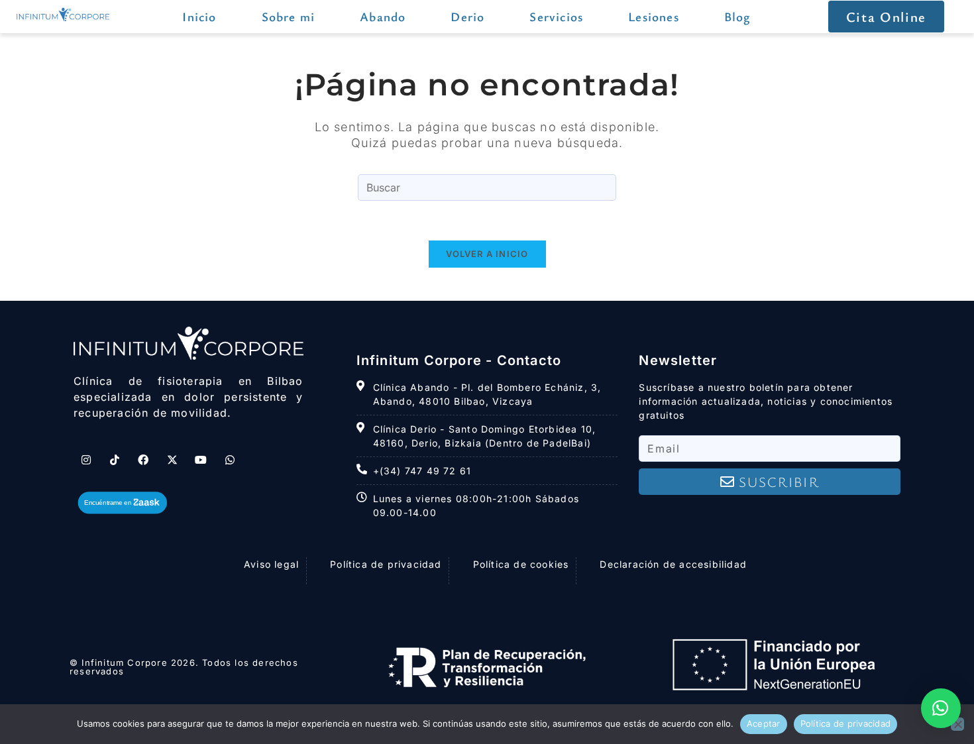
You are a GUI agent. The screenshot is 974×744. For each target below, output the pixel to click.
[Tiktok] (114, 459)
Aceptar (764, 723)
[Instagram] (86, 459)
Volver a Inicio (487, 253)
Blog (737, 16)
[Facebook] (143, 459)
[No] (957, 724)
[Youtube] (201, 459)
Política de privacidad (845, 723)
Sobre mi (288, 16)
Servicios (556, 16)
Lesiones (653, 16)
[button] (941, 708)
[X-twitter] (172, 459)
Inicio (199, 16)
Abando (383, 16)
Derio (467, 16)
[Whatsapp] (230, 459)
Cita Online (886, 16)
